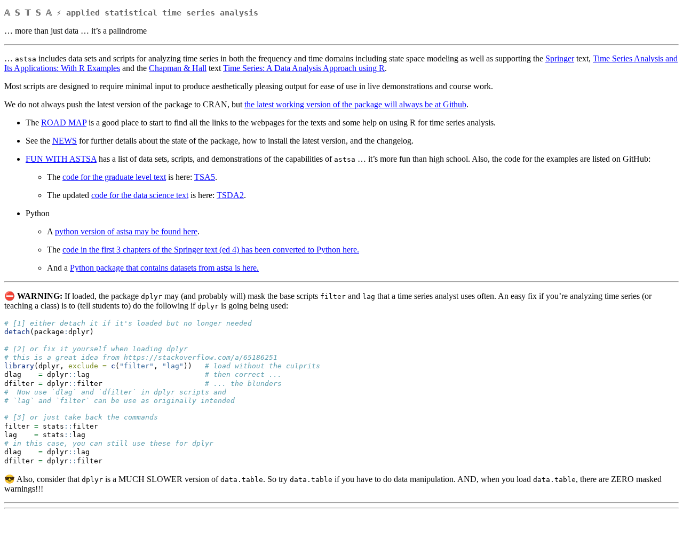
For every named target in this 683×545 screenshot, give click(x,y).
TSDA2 (230, 195)
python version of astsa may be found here (126, 231)
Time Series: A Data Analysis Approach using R (304, 68)
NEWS (64, 140)
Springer (559, 58)
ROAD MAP (63, 122)
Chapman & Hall (178, 68)
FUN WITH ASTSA (61, 158)
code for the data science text (139, 195)
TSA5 (204, 176)
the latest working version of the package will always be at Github (355, 104)
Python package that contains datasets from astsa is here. (164, 267)
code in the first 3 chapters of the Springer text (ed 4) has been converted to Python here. (210, 249)
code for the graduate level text (114, 176)
